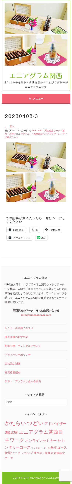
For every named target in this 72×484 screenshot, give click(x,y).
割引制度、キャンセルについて (23, 345)
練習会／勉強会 (43, 452)
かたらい (15, 423)
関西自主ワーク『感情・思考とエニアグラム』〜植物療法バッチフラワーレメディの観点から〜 (36, 134)
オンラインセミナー (41, 440)
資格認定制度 (12, 363)
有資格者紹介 (12, 372)
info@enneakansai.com (36, 314)
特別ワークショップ (19, 453)
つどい (35, 423)
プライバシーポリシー (18, 354)
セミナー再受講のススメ (19, 328)
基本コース (58, 447)
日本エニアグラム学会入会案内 (23, 381)
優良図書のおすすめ (16, 337)
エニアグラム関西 (36, 76)
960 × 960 (37, 130)
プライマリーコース (40, 448)
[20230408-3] (36, 172)
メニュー (38, 98)
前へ (12, 126)
